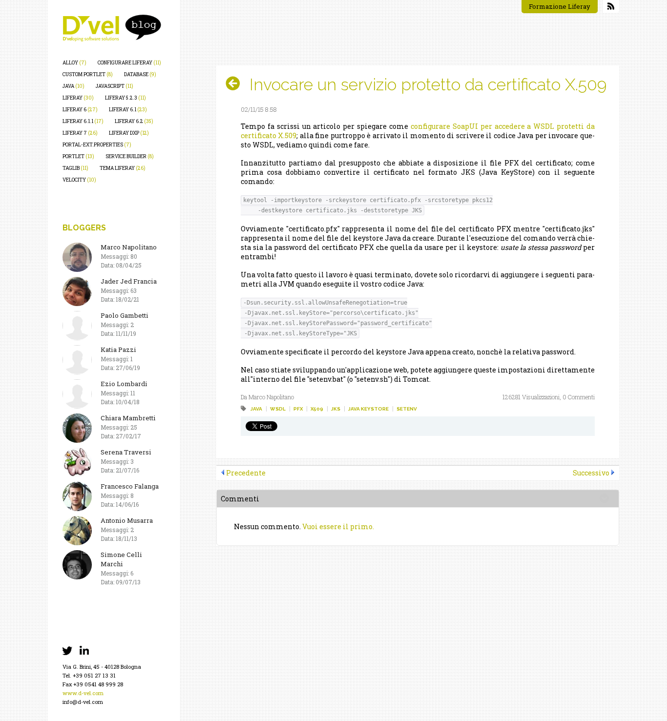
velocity (79, 180)
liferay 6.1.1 (83, 121)
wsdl (278, 409)
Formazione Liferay (559, 6)
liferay (78, 98)
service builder (129, 156)
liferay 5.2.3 (125, 98)
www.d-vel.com (83, 693)
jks (335, 409)
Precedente (246, 472)
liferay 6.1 (128, 109)
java (73, 86)
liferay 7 (80, 133)
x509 (317, 409)
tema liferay (123, 168)
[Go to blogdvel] (112, 28)
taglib (75, 168)
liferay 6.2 (134, 121)
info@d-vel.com (83, 701)
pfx (298, 409)
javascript (114, 86)
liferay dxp (129, 133)
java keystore (368, 409)
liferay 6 (80, 109)
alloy (74, 63)
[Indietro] (236, 83)
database (140, 74)
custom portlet (88, 74)
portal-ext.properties (97, 145)
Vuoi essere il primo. (338, 526)
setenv (406, 409)
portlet (78, 156)
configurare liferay (129, 63)
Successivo (591, 472)
